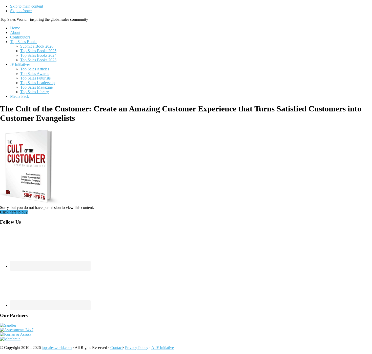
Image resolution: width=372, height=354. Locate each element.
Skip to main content (26, 6)
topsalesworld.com (57, 347)
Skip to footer (21, 11)
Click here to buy (14, 212)
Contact (116, 347)
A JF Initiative (162, 347)
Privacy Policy (136, 347)
